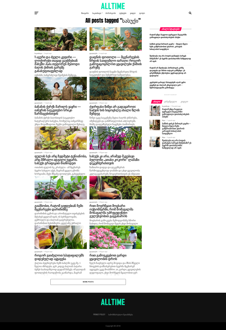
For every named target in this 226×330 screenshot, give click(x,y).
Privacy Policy (99, 314)
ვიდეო (133, 13)
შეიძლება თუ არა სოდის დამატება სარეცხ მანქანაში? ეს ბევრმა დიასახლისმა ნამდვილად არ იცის (170, 58)
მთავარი (85, 13)
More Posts (88, 282)
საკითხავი (96, 13)
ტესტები (122, 13)
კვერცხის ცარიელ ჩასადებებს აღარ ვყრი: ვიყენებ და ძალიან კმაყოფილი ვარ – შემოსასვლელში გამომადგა (168, 85)
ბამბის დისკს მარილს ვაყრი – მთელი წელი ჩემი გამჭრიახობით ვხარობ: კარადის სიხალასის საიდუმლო (169, 46)
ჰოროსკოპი (110, 13)
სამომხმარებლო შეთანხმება (120, 314)
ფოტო (142, 13)
